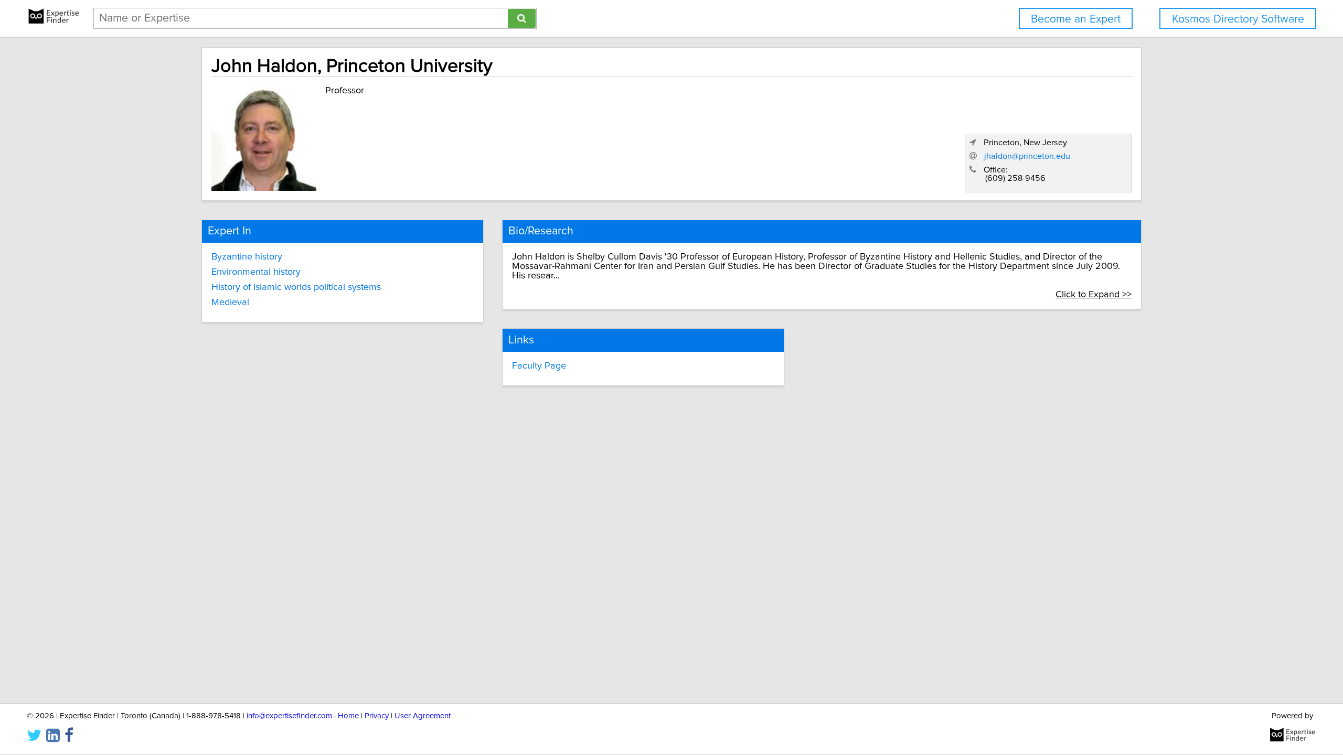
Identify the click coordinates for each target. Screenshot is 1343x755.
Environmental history (256, 272)
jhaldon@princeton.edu (1027, 156)
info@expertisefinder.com (289, 716)
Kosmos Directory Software (1238, 19)
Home (348, 716)
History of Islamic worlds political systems (296, 287)
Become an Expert (1076, 19)
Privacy (377, 716)
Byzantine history (246, 257)
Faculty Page (539, 366)
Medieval (230, 302)
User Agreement (423, 716)
